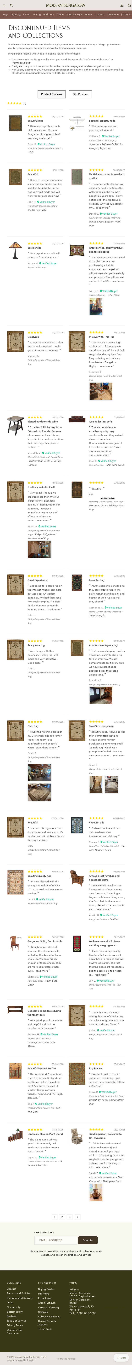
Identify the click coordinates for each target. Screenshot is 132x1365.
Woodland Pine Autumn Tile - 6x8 (43, 1108)
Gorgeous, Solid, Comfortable (45, 941)
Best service (34, 248)
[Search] (11, 5)
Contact (11, 1289)
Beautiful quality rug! (39, 876)
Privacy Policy (15, 1325)
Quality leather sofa (100, 422)
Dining (37, 14)
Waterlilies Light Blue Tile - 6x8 (104, 846)
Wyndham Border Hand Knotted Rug (45, 148)
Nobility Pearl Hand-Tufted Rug (42, 903)
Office (60, 14)
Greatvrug (33, 337)
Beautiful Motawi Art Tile (42, 1068)
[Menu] (4, 5)
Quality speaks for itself (41, 487)
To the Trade (45, 1329)
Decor (88, 14)
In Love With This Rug (101, 337)
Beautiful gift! (96, 823)
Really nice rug (36, 645)
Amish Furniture (47, 1302)
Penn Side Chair (35, 981)
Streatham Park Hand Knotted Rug (106, 1096)
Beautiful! (33, 174)
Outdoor (99, 14)
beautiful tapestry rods (102, 121)
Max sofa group (96, 465)
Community (13, 1307)
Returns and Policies (18, 1293)
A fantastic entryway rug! (103, 645)
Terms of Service (16, 1321)
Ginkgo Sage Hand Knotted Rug (104, 684)
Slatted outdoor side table (43, 422)
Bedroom (48, 14)
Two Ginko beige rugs (101, 726)
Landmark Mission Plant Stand (45, 1134)
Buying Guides (46, 1289)
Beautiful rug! (35, 121)
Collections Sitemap (49, 1316)
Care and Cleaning (48, 1307)
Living (26, 14)
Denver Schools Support (47, 1323)
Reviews (11, 1316)
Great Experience (37, 580)
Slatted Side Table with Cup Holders (45, 457)
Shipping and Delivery (20, 1298)
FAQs (10, 1303)
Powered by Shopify (25, 1360)
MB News (43, 1293)
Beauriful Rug (96, 580)
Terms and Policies (66, 1358)
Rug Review (95, 1068)
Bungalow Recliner (98, 919)
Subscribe (88, 1240)
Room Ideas (44, 1298)
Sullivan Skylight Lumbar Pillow (104, 295)
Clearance (113, 14)
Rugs (5, 14)
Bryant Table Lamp (37, 268)
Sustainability (15, 1312)
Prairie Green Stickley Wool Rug (104, 218)
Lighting (16, 14)
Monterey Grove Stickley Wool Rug (106, 502)
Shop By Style (74, 14)
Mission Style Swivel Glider (102, 1177)
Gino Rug (33, 726)
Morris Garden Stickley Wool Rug (105, 612)
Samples (43, 1311)
